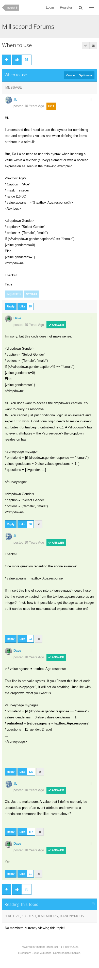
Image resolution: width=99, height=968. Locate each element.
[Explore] (91, 7)
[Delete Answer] (38, 524)
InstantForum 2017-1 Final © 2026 (57, 946)
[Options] (91, 99)
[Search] (81, 7)
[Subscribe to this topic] (93, 45)
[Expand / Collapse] (93, 904)
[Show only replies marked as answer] (86, 45)
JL (15, 99)
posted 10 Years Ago (28, 106)
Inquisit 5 (12, 7)
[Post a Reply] (6, 60)
